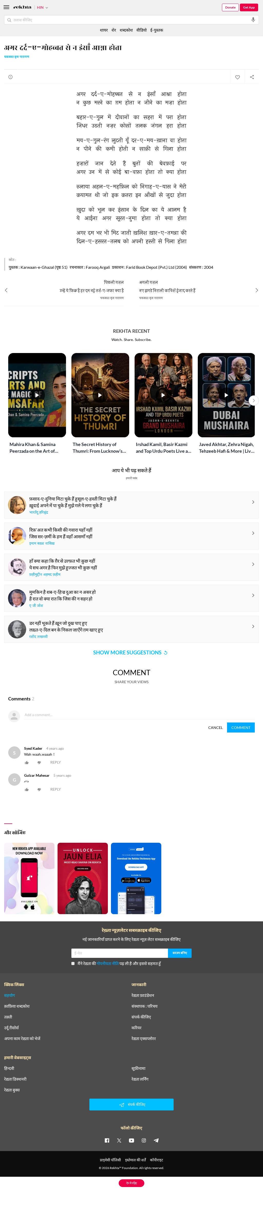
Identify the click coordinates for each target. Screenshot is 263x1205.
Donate (230, 7)
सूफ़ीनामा (138, 1068)
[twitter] (119, 1140)
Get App (249, 7)
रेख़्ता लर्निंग (140, 1079)
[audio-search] (253, 19)
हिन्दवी (9, 1068)
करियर (137, 1028)
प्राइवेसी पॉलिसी (110, 1160)
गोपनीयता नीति (108, 963)
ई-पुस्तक (156, 29)
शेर (113, 29)
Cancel (215, 727)
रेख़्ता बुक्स (12, 1090)
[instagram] (144, 1140)
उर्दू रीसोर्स (11, 1028)
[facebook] (107, 1140)
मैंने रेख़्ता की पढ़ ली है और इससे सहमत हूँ (119, 963)
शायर (104, 29)
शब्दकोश (126, 29)
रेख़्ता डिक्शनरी (15, 1079)
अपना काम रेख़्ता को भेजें (22, 1038)
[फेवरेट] (237, 77)
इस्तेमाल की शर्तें (135, 1160)
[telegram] (156, 1140)
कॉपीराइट (156, 1160)
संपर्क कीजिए (141, 1017)
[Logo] (22, 8)
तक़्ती (8, 1017)
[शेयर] (252, 77)
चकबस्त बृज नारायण (16, 57)
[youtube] (131, 1140)
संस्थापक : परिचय (144, 1006)
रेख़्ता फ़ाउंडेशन (143, 995)
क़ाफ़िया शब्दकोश (17, 1006)
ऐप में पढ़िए (131, 1183)
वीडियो (141, 29)
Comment (240, 727)
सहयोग (9, 995)
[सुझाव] (10, 77)
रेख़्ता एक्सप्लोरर (144, 1038)
